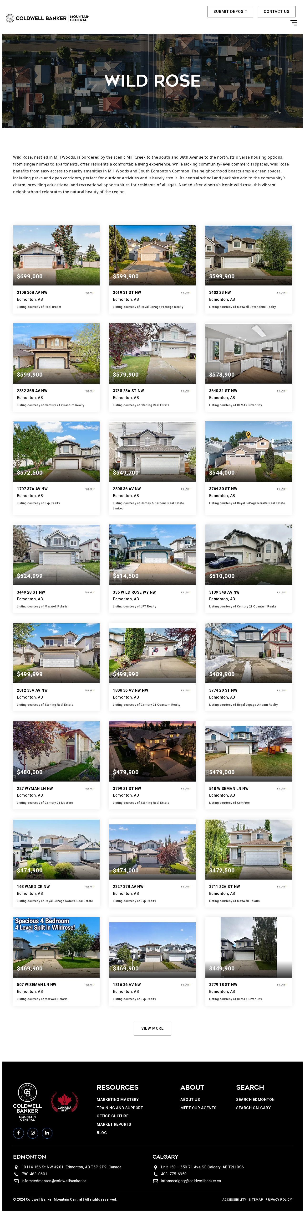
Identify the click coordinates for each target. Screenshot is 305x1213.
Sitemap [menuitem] (256, 1199)
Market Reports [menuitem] (114, 1124)
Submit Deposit (230, 11)
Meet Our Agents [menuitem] (198, 1108)
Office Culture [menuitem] (112, 1116)
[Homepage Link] (47, 18)
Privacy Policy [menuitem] (278, 1199)
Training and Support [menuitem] (120, 1108)
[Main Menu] (293, 23)
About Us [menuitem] (190, 1099)
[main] (152, 548)
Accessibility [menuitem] (234, 1199)
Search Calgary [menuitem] (253, 1108)
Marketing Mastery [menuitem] (118, 1099)
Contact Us (277, 11)
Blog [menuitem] (102, 1132)
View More (152, 1028)
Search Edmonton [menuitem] (255, 1099)
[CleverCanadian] (64, 1101)
